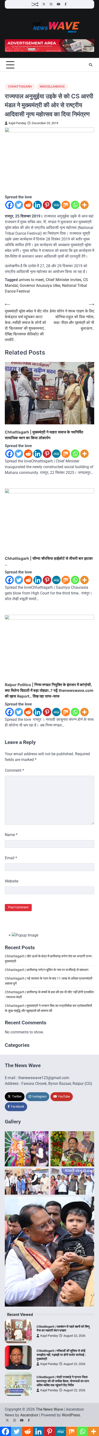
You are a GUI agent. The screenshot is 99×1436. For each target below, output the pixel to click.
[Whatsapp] (75, 205)
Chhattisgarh (20, 86)
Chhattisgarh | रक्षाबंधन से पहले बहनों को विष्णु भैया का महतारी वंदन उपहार (63, 1328)
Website (11, 881)
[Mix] (66, 205)
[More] (84, 205)
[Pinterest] (47, 205)
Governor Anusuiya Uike (40, 285)
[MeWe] (56, 205)
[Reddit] (28, 205)
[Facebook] (9, 205)
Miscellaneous (52, 86)
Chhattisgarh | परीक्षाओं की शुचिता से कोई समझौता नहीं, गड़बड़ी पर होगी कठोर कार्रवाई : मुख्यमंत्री (61, 1354)
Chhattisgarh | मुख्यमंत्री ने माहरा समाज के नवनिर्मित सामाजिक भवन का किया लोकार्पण (44, 435)
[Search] (90, 64)
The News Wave (49, 1409)
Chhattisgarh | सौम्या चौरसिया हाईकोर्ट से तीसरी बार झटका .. (49, 561)
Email (11, 858)
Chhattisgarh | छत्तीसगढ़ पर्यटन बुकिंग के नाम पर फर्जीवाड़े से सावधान (46, 970)
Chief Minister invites (63, 279)
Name (11, 834)
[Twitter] (19, 205)
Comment (14, 770)
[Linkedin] (37, 205)
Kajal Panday (17, 123)
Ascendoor (29, 1415)
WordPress (71, 1415)
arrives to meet (31, 279)
